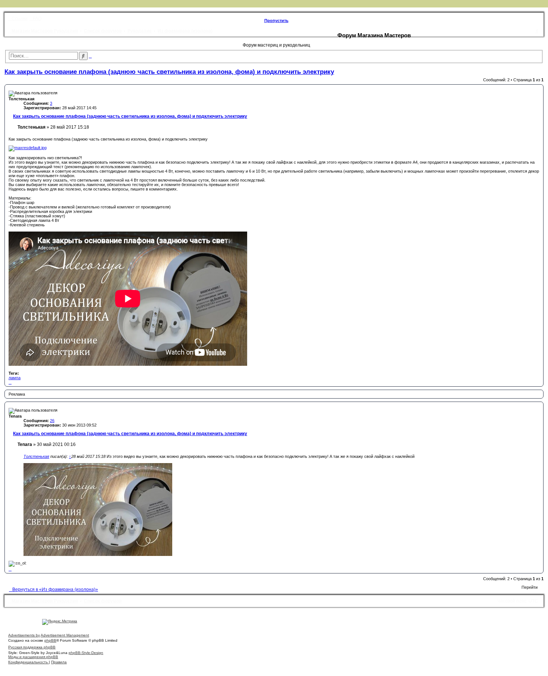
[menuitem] (35, 18)
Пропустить (276, 20)
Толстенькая (36, 456)
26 (52, 420)
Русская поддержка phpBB (32, 647)
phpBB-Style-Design (86, 653)
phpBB (50, 640)
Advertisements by (24, 635)
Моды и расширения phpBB (33, 657)
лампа (15, 377)
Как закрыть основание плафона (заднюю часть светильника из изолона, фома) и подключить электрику (169, 71)
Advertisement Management (65, 635)
